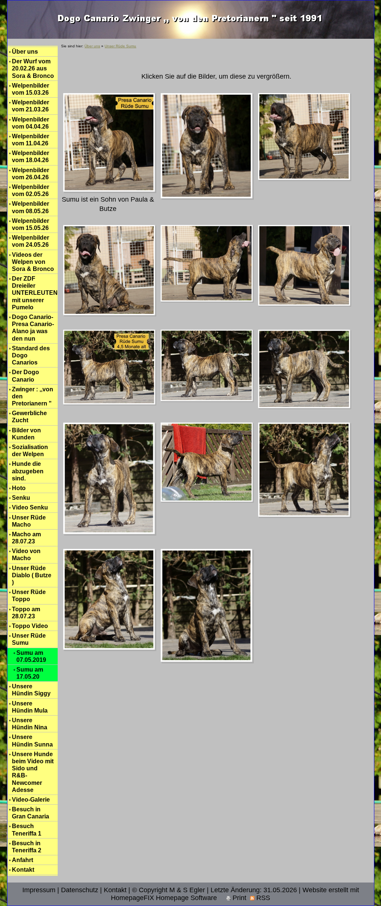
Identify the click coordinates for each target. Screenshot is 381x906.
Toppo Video (30, 626)
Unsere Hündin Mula (30, 707)
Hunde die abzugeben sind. (28, 471)
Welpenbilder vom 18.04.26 (30, 156)
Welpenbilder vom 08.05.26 (30, 207)
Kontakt (23, 869)
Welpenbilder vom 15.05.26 (30, 224)
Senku (21, 498)
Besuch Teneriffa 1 (26, 829)
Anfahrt (22, 860)
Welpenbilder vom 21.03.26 (30, 106)
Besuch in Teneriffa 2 (26, 846)
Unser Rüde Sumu (29, 639)
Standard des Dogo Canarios (31, 355)
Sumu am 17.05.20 (29, 673)
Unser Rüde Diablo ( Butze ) (31, 575)
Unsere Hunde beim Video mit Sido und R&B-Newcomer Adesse (33, 772)
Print (238, 898)
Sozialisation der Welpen (30, 450)
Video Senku (30, 507)
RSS (262, 898)
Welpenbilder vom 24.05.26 (30, 241)
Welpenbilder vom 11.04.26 (30, 139)
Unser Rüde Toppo (29, 595)
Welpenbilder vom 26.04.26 (30, 173)
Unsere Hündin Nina (29, 723)
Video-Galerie (31, 799)
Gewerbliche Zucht (29, 416)
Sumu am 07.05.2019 (31, 656)
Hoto (19, 488)
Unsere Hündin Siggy (31, 690)
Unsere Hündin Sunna (32, 740)
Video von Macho (26, 554)
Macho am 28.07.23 (26, 537)
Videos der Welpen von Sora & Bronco (33, 262)
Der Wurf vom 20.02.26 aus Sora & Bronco (33, 68)
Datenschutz (79, 890)
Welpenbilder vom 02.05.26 (30, 190)
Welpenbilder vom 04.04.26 (30, 123)
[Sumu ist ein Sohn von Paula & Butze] (109, 142)
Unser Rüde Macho (29, 521)
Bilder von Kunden (26, 434)
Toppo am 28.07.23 (26, 612)
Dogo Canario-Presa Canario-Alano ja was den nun (33, 328)
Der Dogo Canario (25, 375)
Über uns (25, 51)
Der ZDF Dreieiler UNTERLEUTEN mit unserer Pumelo (35, 292)
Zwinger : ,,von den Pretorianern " (32, 396)
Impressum (38, 890)
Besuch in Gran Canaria (30, 813)
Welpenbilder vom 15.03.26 (30, 89)
